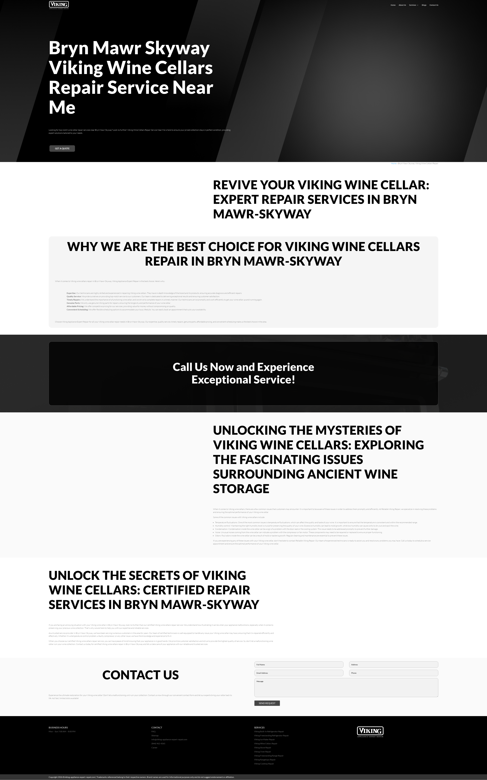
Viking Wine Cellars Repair (265, 743)
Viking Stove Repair (262, 747)
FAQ (153, 731)
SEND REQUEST (267, 703)
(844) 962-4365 (158, 743)
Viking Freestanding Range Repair (269, 755)
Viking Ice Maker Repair (264, 739)
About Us (402, 5)
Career (154, 747)
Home (393, 5)
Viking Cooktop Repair (264, 763)
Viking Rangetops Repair (265, 759)
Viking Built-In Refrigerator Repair (269, 731)
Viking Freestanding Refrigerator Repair (271, 735)
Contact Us (434, 5)
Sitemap (155, 735)
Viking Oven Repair (262, 751)
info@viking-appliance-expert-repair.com (169, 739)
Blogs (424, 5)
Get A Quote (62, 148)
